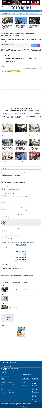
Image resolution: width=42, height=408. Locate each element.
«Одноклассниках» (16, 114)
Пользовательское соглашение (16, 403)
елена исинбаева (31, 68)
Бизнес (2, 384)
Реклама (33, 395)
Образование (12, 384)
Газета (3, 325)
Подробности (35, 378)
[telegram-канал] (1, 376)
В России (4, 342)
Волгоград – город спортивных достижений (25, 386)
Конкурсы (34, 389)
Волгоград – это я (6, 303)
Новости (4, 168)
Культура (35, 11)
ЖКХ (31, 11)
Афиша (3, 294)
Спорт (28, 11)
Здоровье (23, 11)
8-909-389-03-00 (27, 108)
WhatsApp (12, 113)
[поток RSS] (8, 376)
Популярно (4, 264)
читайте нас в (16, 71)
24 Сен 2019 (2, 37)
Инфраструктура (12, 389)
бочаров (25, 68)
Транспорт (11, 390)
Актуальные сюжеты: (7, 13)
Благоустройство (15, 11)
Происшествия (8, 11)
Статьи (3, 285)
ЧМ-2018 (23, 380)
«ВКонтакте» (8, 114)
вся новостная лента (21, 244)
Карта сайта (34, 399)
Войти (34, 401)
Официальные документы (27, 374)
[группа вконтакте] (3, 376)
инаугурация (38, 68)
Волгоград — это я (35, 386)
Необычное (11, 392)
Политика (3, 380)
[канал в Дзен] (6, 376)
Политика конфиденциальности (26, 403)
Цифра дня (4, 312)
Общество (3, 31)
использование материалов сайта (6, 405)
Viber (16, 113)
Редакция (23, 372)
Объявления (35, 391)
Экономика (3, 382)
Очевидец (3, 392)
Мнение (34, 383)
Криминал (11, 382)
